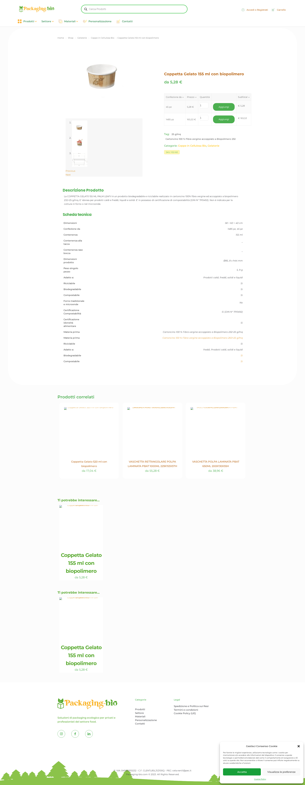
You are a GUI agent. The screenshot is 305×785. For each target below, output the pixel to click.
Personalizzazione (146, 720)
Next (68, 174)
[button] (298, 746)
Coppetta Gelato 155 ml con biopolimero (81, 563)
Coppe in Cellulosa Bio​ (102, 38)
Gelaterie (82, 38)
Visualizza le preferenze (281, 771)
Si (242, 361)
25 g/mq (176, 134)
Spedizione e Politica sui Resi (191, 706)
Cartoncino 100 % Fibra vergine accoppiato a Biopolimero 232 (201, 139)
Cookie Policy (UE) (185, 713)
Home (61, 38)
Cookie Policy (260, 779)
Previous (70, 170)
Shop (70, 38)
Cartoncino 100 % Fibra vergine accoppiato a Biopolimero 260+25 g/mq (203, 337)
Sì (242, 355)
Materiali (140, 716)
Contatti (140, 723)
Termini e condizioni (186, 709)
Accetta (242, 771)
